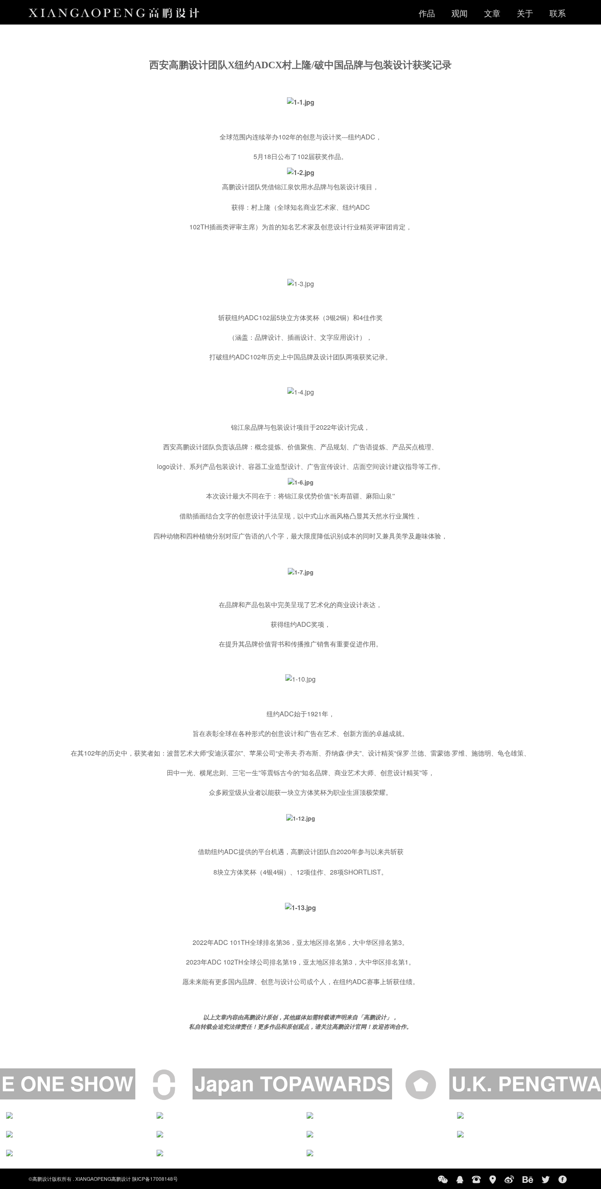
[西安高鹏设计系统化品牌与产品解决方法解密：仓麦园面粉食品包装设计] (376, 1134)
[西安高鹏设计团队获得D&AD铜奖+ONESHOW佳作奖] (226, 1115)
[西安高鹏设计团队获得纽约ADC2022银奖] (526, 1115)
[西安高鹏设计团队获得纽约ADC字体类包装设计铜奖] (526, 1134)
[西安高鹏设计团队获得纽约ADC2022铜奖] (376, 1115)
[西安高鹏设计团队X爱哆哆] (376, 1153)
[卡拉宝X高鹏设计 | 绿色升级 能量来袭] (75, 1115)
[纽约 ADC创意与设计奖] (75, 1153)
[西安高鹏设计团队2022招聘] (226, 1134)
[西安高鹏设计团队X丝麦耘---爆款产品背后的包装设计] (226, 1153)
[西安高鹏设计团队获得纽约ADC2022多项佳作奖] (75, 1134)
